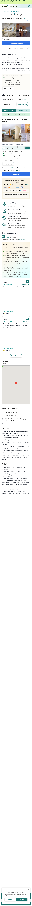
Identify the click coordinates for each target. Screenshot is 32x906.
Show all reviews (16, 356)
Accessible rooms (9, 110)
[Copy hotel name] (25, 19)
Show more (5, 72)
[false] (28, 6)
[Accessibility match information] (17, 147)
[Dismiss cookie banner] (28, 889)
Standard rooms (23, 110)
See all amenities (22, 104)
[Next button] (29, 49)
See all (18, 170)
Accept (22, 899)
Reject (10, 899)
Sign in (27, 147)
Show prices (16, 174)
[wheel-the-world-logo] (9, 6)
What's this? (22, 239)
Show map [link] (7, 39)
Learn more (11, 895)
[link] (4, 48)
